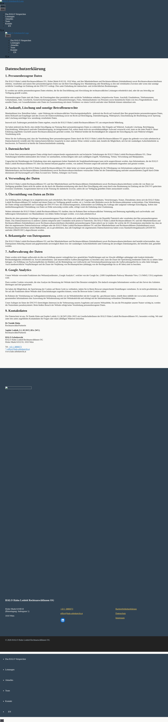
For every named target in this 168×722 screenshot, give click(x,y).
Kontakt (8, 23)
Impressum (120, 618)
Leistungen (9, 16)
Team (7, 21)
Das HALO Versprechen (15, 14)
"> (17, 349)
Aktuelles (9, 19)
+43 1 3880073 (15, 347)
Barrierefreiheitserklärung (126, 609)
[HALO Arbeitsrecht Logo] (17, 33)
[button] (2, 4)
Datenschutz (121, 613)
